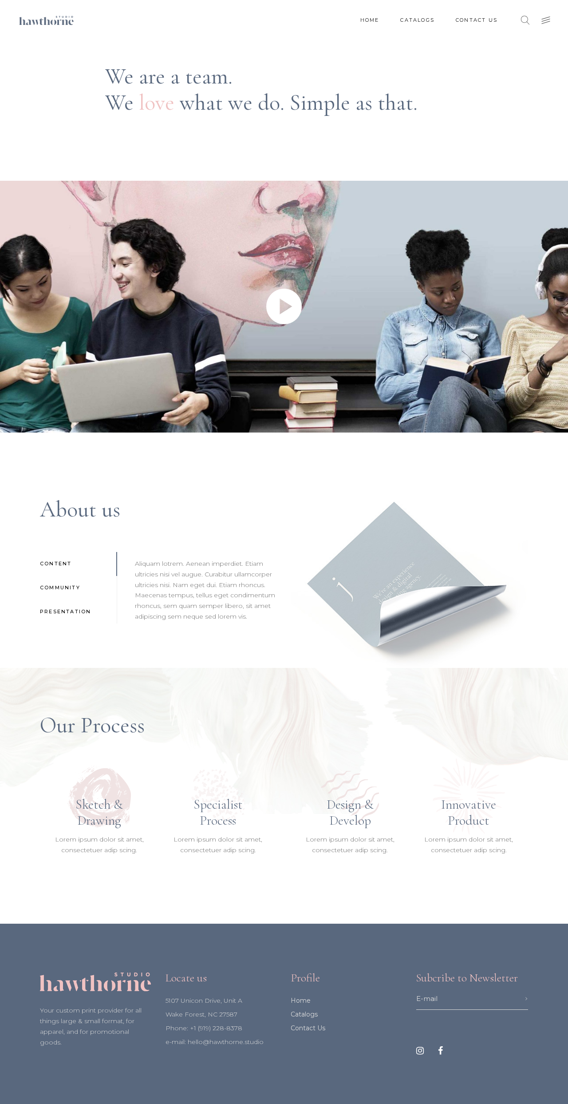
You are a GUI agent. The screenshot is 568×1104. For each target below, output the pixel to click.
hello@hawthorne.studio (226, 1042)
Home (301, 1001)
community (60, 587)
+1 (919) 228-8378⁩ (216, 1028)
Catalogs (304, 1014)
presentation (65, 611)
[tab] (78, 564)
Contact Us (308, 1028)
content (55, 563)
